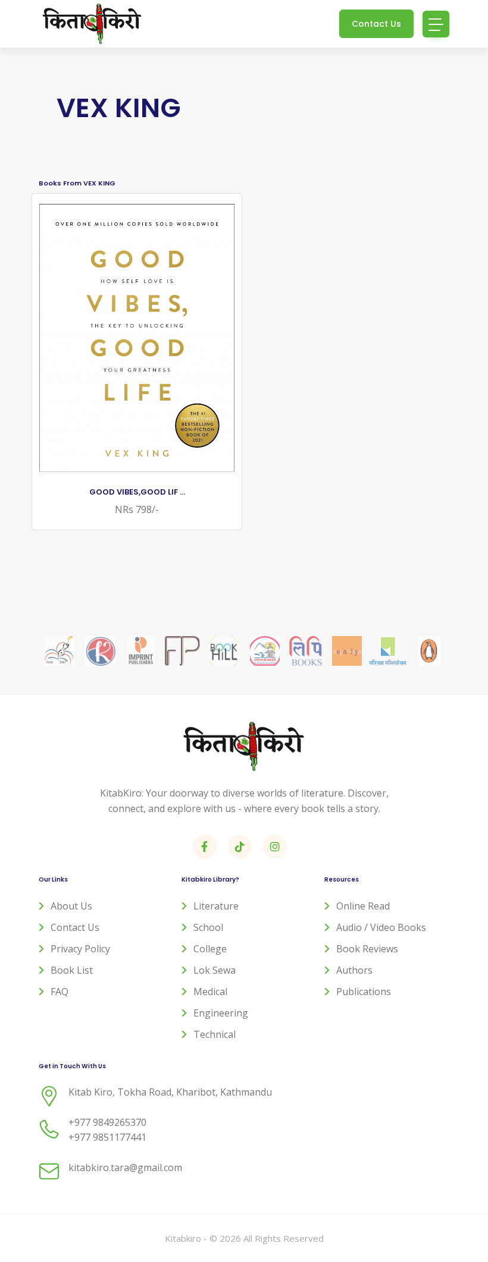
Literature (216, 906)
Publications (363, 991)
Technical (214, 1034)
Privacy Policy (80, 949)
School (208, 927)
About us (71, 906)
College (210, 949)
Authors (354, 970)
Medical (210, 991)
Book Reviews (367, 949)
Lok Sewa (214, 970)
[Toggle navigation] (436, 24)
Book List (72, 970)
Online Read (363, 906)
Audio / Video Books (381, 927)
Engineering (220, 1013)
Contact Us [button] (376, 24)
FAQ (59, 991)
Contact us (75, 927)
